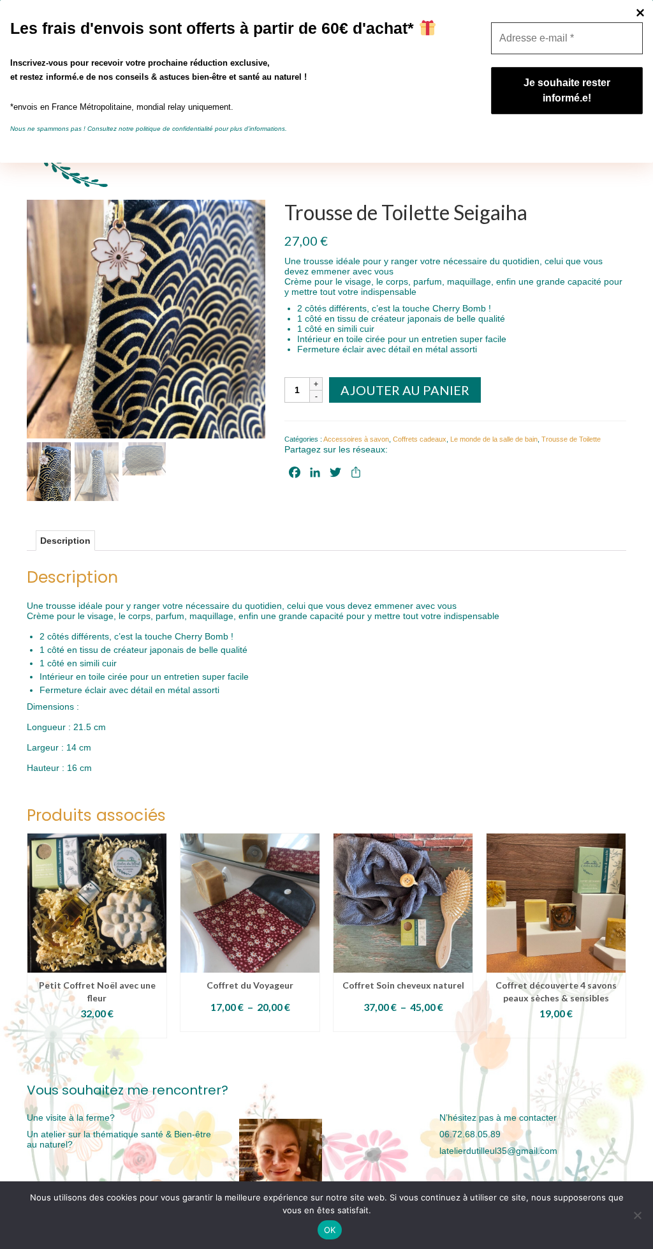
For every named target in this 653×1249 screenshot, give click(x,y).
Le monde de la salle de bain (494, 439)
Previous (38, 937)
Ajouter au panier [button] (556, 1030)
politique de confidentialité (174, 128)
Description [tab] (65, 540)
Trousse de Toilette (571, 439)
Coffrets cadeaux (419, 439)
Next (615, 937)
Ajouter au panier (405, 390)
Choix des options (97, 1030)
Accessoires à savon (356, 439)
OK (330, 1230)
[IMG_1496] (146, 318)
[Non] (637, 1215)
